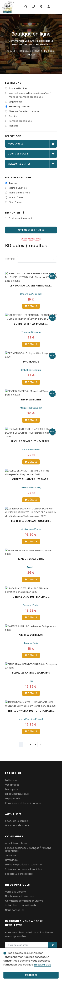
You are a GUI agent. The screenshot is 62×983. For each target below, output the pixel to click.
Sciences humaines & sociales (23, 869)
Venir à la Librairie (15, 891)
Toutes (13, 183)
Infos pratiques (17, 885)
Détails (32, 306)
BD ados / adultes (19, 106)
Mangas (13, 125)
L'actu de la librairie (16, 821)
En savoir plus (42, 964)
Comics (13, 116)
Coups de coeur (18, 153)
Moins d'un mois (18, 187)
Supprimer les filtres (31, 238)
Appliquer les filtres (31, 229)
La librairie (11, 780)
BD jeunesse (16, 101)
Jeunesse (11, 855)
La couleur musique (17, 794)
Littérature (11, 860)
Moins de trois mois (19, 192)
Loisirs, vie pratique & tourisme (23, 864)
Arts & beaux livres (16, 843)
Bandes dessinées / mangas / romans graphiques (28, 849)
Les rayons (11, 789)
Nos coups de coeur (17, 825)
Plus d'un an (15, 202)
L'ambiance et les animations (23, 803)
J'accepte (31, 975)
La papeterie (12, 798)
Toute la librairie (18, 88)
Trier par (10, 258)
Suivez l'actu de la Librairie (20, 905)
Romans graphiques (20, 121)
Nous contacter (14, 910)
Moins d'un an (16, 197)
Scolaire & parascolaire (19, 874)
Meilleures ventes (19, 163)
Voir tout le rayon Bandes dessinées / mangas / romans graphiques (30, 95)
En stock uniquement (20, 218)
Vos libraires (12, 784)
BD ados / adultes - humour (24, 111)
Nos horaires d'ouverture (19, 896)
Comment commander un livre (24, 900)
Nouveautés (15, 143)
